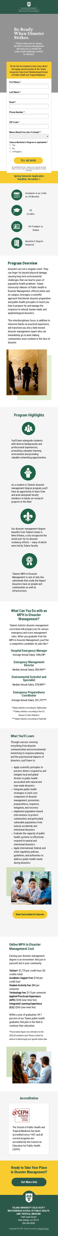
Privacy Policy (43, 1229)
